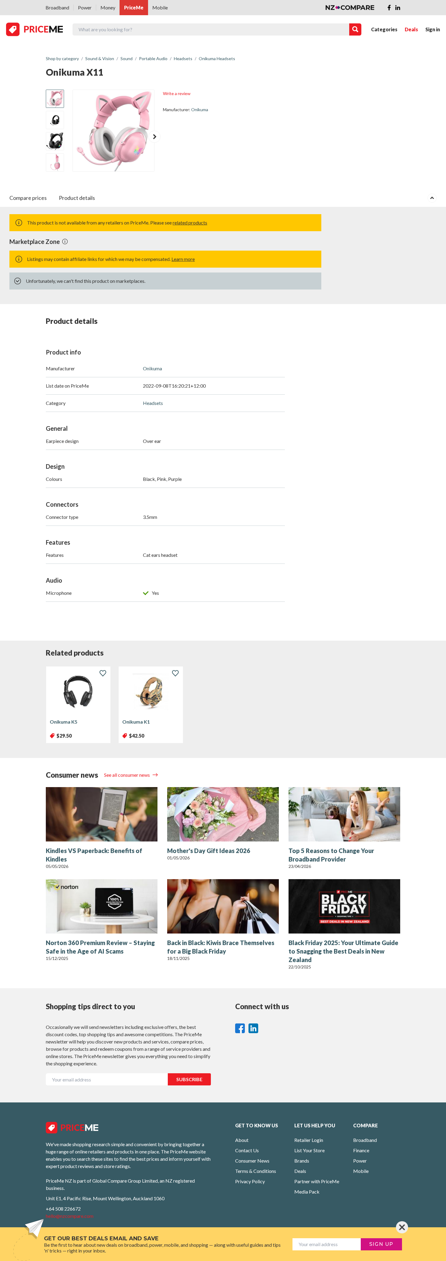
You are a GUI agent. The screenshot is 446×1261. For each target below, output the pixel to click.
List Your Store (309, 1150)
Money (107, 7)
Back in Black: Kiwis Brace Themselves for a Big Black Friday (220, 947)
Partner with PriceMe (316, 1181)
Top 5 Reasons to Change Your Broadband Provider (331, 855)
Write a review (177, 93)
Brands (301, 1160)
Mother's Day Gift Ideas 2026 (208, 850)
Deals (411, 29)
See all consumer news (127, 775)
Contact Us (247, 1150)
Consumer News (252, 1160)
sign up (381, 1244)
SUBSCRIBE (189, 1079)
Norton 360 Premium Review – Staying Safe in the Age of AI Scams (100, 947)
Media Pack (306, 1191)
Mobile (160, 7)
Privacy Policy (250, 1181)
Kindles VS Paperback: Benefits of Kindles (94, 855)
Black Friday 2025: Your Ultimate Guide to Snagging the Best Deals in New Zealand (343, 951)
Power (85, 7)
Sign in (432, 29)
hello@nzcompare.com (69, 1216)
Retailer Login (308, 1140)
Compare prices (28, 197)
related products (190, 222)
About (241, 1140)
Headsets (153, 403)
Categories (384, 29)
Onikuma (199, 109)
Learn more (183, 259)
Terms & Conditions (255, 1171)
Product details (77, 197)
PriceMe (134, 7)
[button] (154, 137)
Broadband (57, 7)
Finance (361, 1150)
